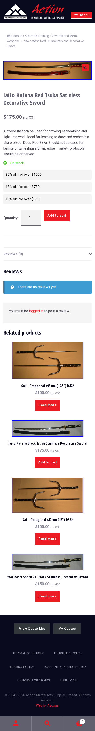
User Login (69, 680)
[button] (85, 67)
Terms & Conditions (28, 653)
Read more (47, 405)
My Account (16, 723)
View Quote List (32, 629)
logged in (36, 311)
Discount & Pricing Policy (65, 666)
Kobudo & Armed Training (31, 36)
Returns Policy (21, 666)
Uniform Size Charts (33, 680)
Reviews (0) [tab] (13, 254)
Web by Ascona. (47, 705)
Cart (73, 720)
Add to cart (57, 216)
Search (47, 723)
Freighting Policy (68, 653)
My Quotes (67, 629)
